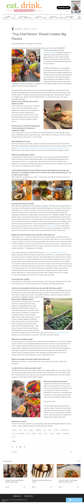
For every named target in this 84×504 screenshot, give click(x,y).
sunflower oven (65, 430)
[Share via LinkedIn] (20, 447)
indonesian (66, 433)
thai (14, 437)
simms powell (20, 433)
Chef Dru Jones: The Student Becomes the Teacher (68, 481)
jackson (15, 430)
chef (20, 430)
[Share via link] (24, 447)
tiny (14, 433)
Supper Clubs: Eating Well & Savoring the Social (14, 481)
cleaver (52, 433)
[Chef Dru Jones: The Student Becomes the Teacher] (68, 470)
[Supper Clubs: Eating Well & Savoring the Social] (15, 470)
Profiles (14, 441)
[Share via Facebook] (12, 447)
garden (31, 430)
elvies (49, 430)
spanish (58, 433)
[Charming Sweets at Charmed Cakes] (42, 470)
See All (79, 461)
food (25, 430)
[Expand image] (22, 190)
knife (46, 433)
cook (28, 433)
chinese (56, 430)
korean (34, 433)
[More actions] (71, 29)
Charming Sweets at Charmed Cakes (41, 481)
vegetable (38, 430)
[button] (39, 16)
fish (44, 430)
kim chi (40, 433)
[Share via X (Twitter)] (16, 447)
